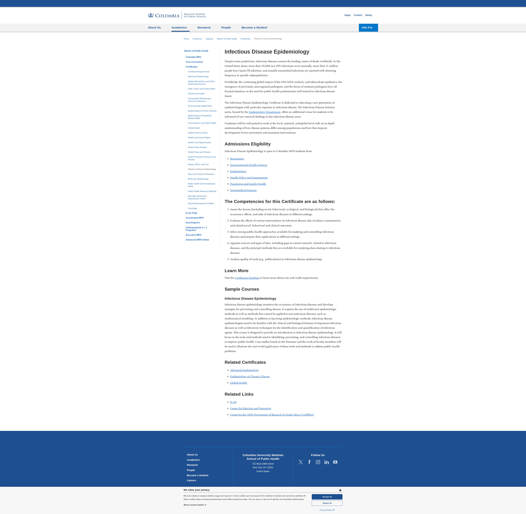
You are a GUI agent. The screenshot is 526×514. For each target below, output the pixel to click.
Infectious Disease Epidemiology (202, 169)
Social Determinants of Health (201, 203)
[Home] (176, 15)
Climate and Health (196, 93)
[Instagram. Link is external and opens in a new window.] (318, 462)
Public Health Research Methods (202, 191)
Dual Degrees (193, 222)
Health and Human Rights (199, 137)
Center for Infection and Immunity (250, 408)
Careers (191, 480)
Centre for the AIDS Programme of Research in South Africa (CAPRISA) (273, 414)
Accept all (327, 497)
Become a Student (197, 475)
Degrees (209, 39)
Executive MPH (193, 235)
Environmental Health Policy (200, 106)
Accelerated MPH (195, 218)
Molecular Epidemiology (198, 179)
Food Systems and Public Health (202, 123)
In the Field (191, 213)
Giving (368, 15)
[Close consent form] (340, 490)
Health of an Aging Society (199, 142)
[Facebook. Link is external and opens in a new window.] (309, 462)
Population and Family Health (248, 183)
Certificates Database (247, 277)
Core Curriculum (194, 62)
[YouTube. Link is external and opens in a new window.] (335, 462)
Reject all (327, 503)
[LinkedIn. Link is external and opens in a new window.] (326, 462)
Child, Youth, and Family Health (201, 89)
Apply (347, 15)
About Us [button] (154, 27)
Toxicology (192, 208)
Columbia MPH (193, 57)
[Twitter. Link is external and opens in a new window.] (300, 462)
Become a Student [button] (254, 27)
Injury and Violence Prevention (201, 174)
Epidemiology (238, 171)
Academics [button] (179, 27)
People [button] (226, 27)
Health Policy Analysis (197, 147)
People (191, 470)
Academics (197, 39)
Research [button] (204, 27)
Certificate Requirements (198, 72)
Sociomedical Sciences (243, 190)
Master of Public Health (227, 39)
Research (192, 465)
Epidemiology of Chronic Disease (202, 111)
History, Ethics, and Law (198, 164)
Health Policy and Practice (199, 152)
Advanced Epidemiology (198, 76)
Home (186, 39)
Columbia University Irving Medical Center (263, 3)
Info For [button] (367, 27)
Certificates (245, 39)
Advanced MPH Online (197, 240)
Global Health (194, 128)
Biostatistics (237, 158)
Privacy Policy (326, 510)
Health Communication (198, 133)
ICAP (233, 402)
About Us (192, 454)
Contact (358, 15)
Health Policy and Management (249, 177)
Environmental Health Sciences (248, 165)
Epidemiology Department (264, 112)
